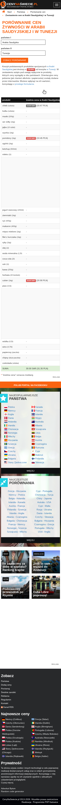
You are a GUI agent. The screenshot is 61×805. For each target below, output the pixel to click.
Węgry (38, 418)
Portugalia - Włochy (44, 528)
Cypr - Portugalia (44, 491)
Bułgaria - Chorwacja (17, 520)
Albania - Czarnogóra (17, 517)
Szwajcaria (40, 429)
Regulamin (6, 699)
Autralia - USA (44, 502)
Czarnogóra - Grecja (44, 524)
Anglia (11, 414)
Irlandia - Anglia (16, 513)
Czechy (12, 451)
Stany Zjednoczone (17, 462)
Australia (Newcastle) (45, 738)
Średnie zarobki (8, 692)
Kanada (39, 407)
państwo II (6, 48)
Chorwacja (13, 429)
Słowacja (39, 462)
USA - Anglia (44, 531)
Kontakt (4, 703)
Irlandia (11, 425)
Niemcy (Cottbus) (13, 719)
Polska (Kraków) (13, 741)
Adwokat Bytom (8, 788)
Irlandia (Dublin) (42, 723)
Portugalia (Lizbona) (44, 730)
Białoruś (39, 455)
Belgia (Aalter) (41, 756)
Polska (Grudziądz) (14, 738)
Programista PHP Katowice (45, 802)
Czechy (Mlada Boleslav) (46, 734)
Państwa (5, 681)
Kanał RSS (8, 707)
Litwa (37, 433)
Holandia (12, 421)
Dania (11, 418)
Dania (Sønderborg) (14, 726)
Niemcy (12, 410)
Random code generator (12, 791)
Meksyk (38, 752)
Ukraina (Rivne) (42, 745)
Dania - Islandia (44, 513)
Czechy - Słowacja (44, 517)
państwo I (6, 37)
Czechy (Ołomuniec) (15, 723)
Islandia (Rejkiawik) (14, 756)
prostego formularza (24, 84)
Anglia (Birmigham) (44, 726)
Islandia (39, 414)
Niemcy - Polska (17, 495)
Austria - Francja (17, 506)
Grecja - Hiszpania (17, 491)
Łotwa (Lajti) (11, 745)
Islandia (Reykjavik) (44, 749)
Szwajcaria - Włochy (17, 531)
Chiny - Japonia (44, 498)
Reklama (5, 696)
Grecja (11, 447)
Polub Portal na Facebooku (30, 385)
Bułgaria (12, 458)
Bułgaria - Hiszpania (44, 520)
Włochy (11, 436)
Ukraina (12, 455)
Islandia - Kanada (16, 502)
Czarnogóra (41, 444)
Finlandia (39, 458)
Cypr (37, 451)
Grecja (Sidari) (42, 719)
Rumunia (39, 447)
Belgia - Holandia (17, 498)
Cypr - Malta (44, 506)
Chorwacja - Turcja (44, 495)
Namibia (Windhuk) (44, 741)
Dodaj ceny (6, 685)
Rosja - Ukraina (44, 509)
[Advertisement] (30, 632)
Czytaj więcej (7, 782)
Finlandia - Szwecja (16, 509)
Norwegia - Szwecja (17, 528)
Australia (39, 421)
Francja (38, 410)
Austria (38, 440)
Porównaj (5, 688)
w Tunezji (51, 69)
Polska (11, 407)
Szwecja (12, 444)
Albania (38, 425)
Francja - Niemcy (16, 524)
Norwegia (12, 433)
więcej (30, 471)
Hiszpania (13, 440)
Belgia (38, 436)
